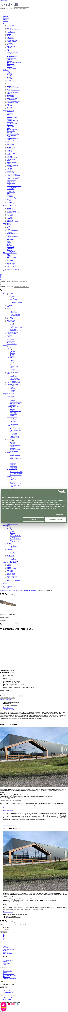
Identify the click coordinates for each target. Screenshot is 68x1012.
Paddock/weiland (11, 257)
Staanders (9, 227)
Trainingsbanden (11, 209)
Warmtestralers (32, 590)
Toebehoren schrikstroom (13, 90)
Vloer (8, 163)
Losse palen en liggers (12, 102)
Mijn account (6, 947)
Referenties (6, 18)
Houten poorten (11, 181)
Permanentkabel (11, 86)
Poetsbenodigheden (12, 135)
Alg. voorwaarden (8, 998)
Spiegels (9, 193)
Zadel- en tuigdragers (12, 138)
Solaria (8, 206)
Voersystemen (10, 64)
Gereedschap (10, 148)
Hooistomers (10, 171)
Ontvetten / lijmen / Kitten (13, 269)
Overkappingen (11, 65)
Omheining (6, 70)
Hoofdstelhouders (11, 145)
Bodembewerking (11, 198)
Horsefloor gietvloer (12, 266)
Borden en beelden (12, 68)
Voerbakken (10, 113)
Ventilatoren (10, 201)
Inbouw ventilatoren (12, 203)
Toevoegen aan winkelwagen (7, 697)
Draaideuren (10, 37)
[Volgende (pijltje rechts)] (2, 1011)
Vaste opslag (10, 250)
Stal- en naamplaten (12, 117)
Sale (4, 270)
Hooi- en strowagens (12, 123)
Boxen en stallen (7, 23)
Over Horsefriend (8, 960)
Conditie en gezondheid (9, 205)
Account (5, 21)
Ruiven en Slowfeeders (13, 116)
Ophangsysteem (11, 159)
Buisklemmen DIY (12, 99)
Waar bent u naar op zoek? (7, 8)
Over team (6, 961)
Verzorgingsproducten (12, 211)
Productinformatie (8, 708)
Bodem (8, 190)
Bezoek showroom (5, 808)
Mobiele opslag (11, 251)
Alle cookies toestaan (55, 519)
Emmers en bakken (12, 157)
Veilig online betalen (8, 949)
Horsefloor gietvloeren (12, 52)
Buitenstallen (10, 31)
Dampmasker (10, 214)
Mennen (9, 242)
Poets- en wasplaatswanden (14, 62)
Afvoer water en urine (12, 55)
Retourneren (6, 952)
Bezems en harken (11, 153)
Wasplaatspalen (11, 46)
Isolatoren (9, 89)
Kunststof (9, 79)
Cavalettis (9, 232)
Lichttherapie (10, 218)
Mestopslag (10, 125)
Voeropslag (10, 169)
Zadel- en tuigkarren (12, 140)
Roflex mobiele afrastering (13, 101)
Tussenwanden (10, 28)
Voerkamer (9, 166)
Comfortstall (10, 53)
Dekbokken (10, 44)
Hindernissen (6, 223)
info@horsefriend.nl (10, 587)
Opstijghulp (10, 199)
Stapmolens (10, 208)
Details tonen (59, 514)
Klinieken (9, 61)
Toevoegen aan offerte (6, 699)
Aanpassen (33, 519)
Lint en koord (10, 81)
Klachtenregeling (7, 953)
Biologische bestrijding (13, 177)
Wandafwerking (11, 192)
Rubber (9, 49)
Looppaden (10, 260)
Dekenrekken (10, 142)
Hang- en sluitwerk (12, 40)
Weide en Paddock (11, 180)
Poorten (9, 77)
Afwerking (9, 59)
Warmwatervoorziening (13, 134)
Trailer (8, 160)
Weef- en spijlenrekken (13, 29)
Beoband (9, 80)
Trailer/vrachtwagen (12, 264)
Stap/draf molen (11, 263)
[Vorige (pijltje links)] (0, 1011)
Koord (8, 84)
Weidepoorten (10, 95)
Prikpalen (9, 107)
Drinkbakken (10, 114)
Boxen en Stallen (7, 971)
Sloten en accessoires (12, 165)
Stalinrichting (10, 111)
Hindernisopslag (11, 248)
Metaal (8, 93)
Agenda (5, 964)
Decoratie (9, 67)
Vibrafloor (9, 217)
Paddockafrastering (12, 98)
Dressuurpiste (10, 239)
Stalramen (9, 34)
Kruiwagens (10, 122)
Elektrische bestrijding (12, 178)
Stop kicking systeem (12, 221)
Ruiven (8, 184)
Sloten (8, 235)
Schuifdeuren (10, 38)
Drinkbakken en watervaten (14, 186)
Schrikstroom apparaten (13, 87)
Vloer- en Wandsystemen (10, 253)
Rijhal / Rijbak (10, 189)
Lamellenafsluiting (11, 41)
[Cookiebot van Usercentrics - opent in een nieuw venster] (59, 491)
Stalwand (9, 254)
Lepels (8, 229)
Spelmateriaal (10, 247)
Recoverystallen (11, 262)
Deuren (9, 35)
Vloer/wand (10, 47)
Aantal (1, 696)
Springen (9, 224)
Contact (5, 583)
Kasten (8, 141)
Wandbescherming (11, 162)
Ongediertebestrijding (12, 174)
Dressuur (9, 238)
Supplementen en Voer (12, 212)
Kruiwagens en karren (12, 120)
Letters (8, 241)
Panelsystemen (10, 96)
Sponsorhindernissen (12, 233)
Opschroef (9, 73)
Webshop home (4, 590)
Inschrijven (3, 932)
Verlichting (9, 43)
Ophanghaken (10, 144)
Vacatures (5, 15)
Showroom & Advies (8, 709)
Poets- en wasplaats (12, 129)
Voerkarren (9, 168)
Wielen (8, 128)
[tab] (35, 708)
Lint (8, 83)
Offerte (5, 19)
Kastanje (9, 76)
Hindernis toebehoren (12, 236)
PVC (8, 50)
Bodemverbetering (11, 187)
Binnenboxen (10, 25)
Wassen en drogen (11, 147)
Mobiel (8, 108)
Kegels (8, 244)
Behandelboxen (11, 32)
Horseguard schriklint (12, 92)
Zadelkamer (10, 137)
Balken (8, 226)
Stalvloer (9, 256)
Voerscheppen (10, 172)
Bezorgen (5, 950)
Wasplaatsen (10, 259)
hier (55, 508)
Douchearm (10, 132)
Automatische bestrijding (13, 175)
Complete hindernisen (12, 230)
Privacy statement (8, 999)
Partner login (6, 963)
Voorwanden (10, 26)
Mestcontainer (10, 126)
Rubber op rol (10, 267)
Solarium (25, 590)
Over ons (5, 16)
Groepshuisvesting (11, 58)
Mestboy (9, 154)
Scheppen (9, 151)
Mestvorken (10, 150)
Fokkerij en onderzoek (12, 56)
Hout (8, 71)
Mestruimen (10, 156)
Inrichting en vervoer (8, 110)
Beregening (10, 196)
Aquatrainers (10, 215)
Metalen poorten (11, 183)
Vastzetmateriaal (11, 131)
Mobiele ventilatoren (12, 202)
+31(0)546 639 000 (10, 586)
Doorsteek (9, 74)
